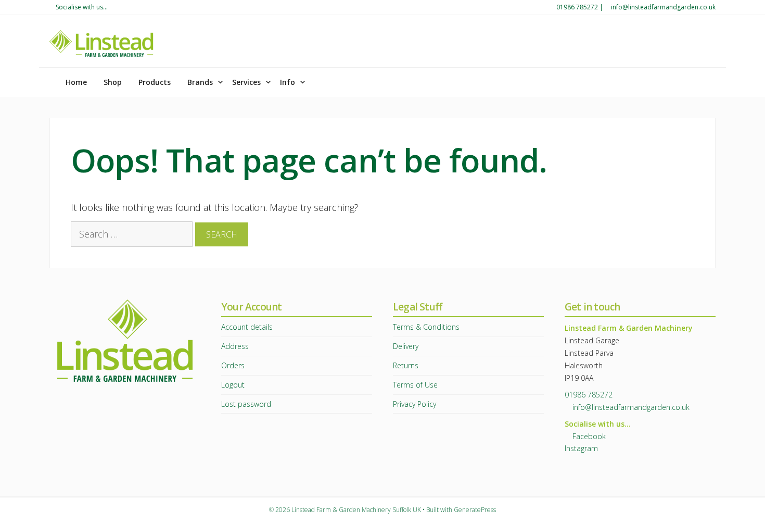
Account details (247, 327)
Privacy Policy (414, 404)
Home (75, 82)
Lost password (246, 404)
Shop (113, 82)
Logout (233, 385)
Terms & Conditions (426, 327)
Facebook (588, 436)
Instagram (581, 448)
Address (235, 346)
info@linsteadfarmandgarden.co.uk (663, 7)
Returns (405, 365)
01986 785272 (577, 7)
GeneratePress (475, 509)
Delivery (405, 346)
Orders (233, 365)
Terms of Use (415, 385)
